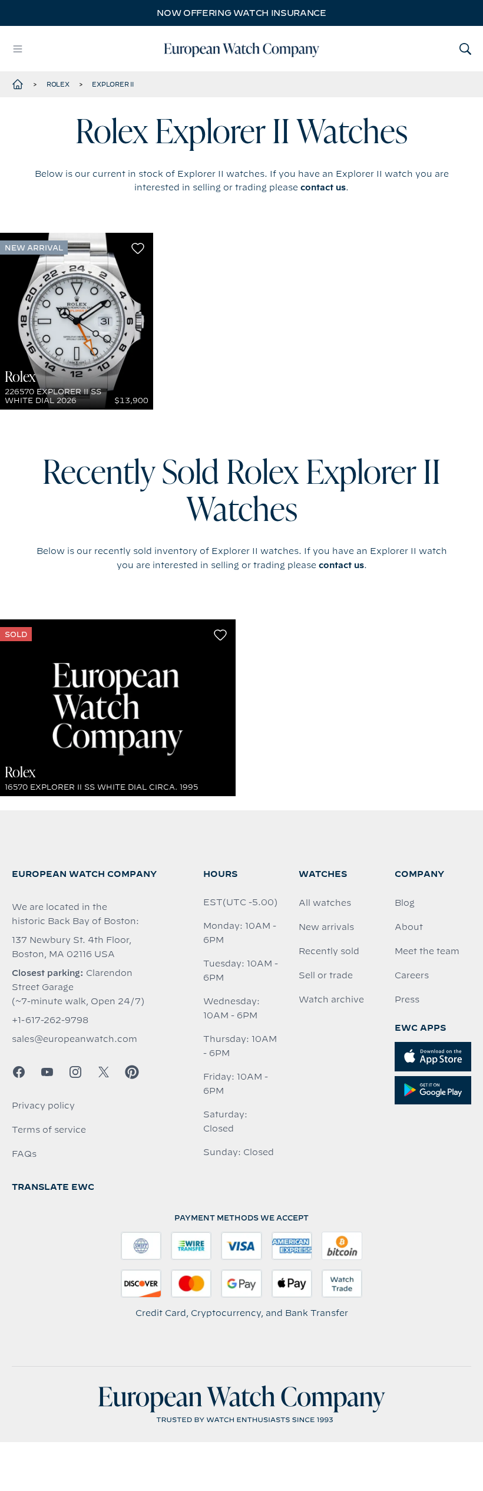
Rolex (58, 84)
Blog (405, 903)
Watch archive (331, 999)
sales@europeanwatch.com (74, 1039)
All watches (325, 903)
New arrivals (326, 927)
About (409, 927)
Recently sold (329, 951)
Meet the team (427, 951)
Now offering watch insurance (241, 13)
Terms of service (49, 1129)
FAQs (24, 1154)
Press (407, 999)
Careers (412, 975)
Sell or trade (326, 975)
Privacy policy (43, 1105)
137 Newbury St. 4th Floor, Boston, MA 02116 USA (71, 947)
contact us (323, 187)
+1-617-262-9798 (50, 1020)
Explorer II (112, 84)
